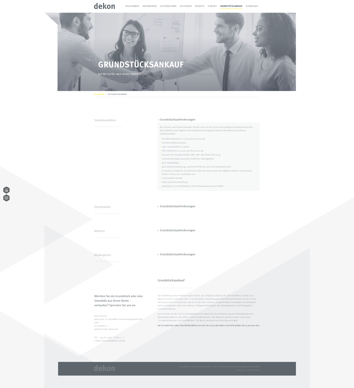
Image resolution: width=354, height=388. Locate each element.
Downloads (252, 6)
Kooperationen (168, 6)
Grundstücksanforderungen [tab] (177, 119)
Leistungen (186, 6)
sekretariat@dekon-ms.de (113, 340)
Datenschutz (254, 370)
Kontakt (212, 6)
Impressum (241, 370)
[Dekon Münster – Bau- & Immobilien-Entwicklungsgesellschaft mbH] (104, 8)
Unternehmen (149, 6)
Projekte (199, 6)
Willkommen (132, 6)
